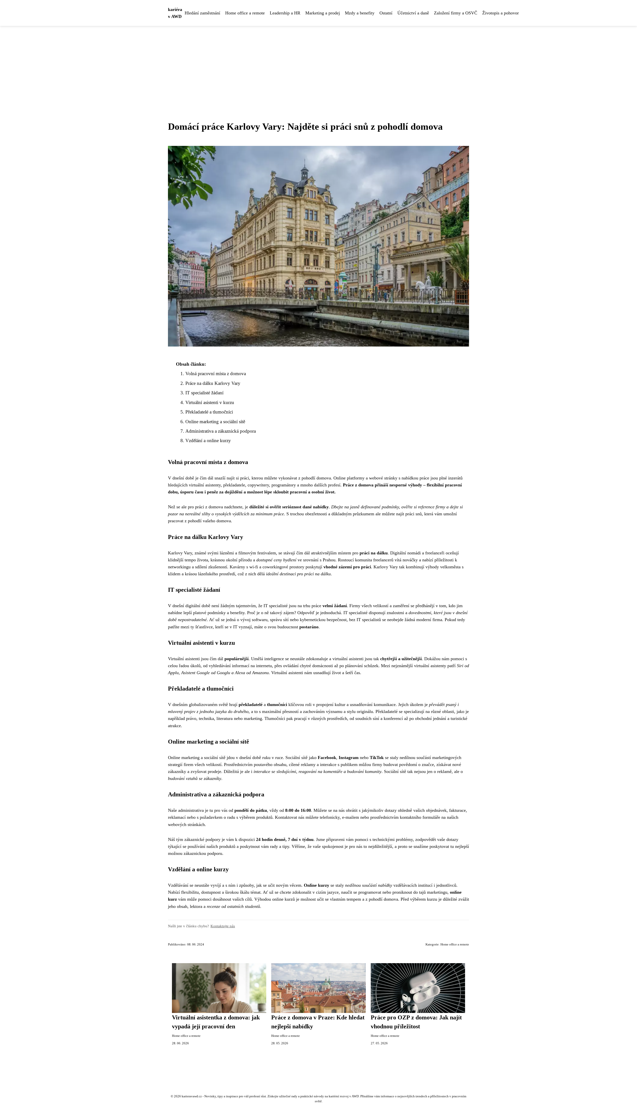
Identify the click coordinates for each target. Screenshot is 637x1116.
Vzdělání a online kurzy (208, 440)
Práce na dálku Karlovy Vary (212, 383)
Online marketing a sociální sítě (215, 421)
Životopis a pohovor (500, 12)
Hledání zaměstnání (202, 12)
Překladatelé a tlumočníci (209, 411)
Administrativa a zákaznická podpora (220, 431)
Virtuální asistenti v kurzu (209, 402)
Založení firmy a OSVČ (455, 12)
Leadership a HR (285, 12)
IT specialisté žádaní (204, 392)
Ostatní (385, 12)
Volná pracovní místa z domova (215, 373)
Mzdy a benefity (359, 12)
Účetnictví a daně (413, 12)
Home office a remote (245, 12)
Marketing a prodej (322, 12)
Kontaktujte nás (223, 926)
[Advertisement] (318, 63)
